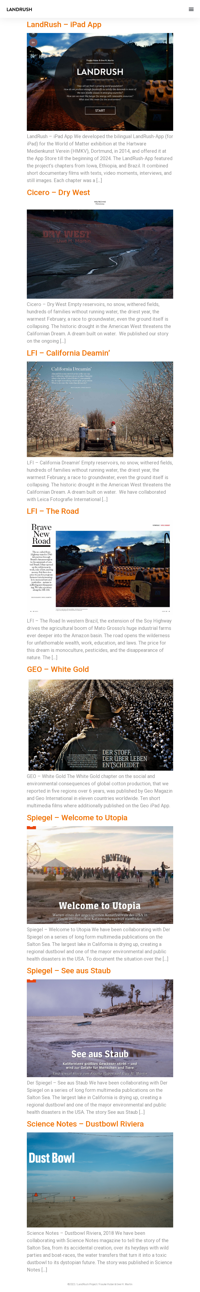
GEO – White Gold (58, 669)
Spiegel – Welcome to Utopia (77, 817)
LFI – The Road (53, 511)
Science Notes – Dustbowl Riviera (85, 1123)
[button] (191, 9)
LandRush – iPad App (64, 24)
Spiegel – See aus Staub (69, 970)
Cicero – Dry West (58, 192)
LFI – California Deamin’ (68, 353)
